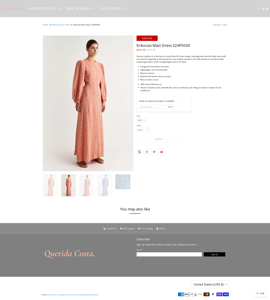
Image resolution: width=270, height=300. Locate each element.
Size (138, 116)
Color (139, 125)
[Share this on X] (139, 152)
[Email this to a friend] (162, 152)
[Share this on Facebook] (147, 152)
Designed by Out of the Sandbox (71, 295)
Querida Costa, (52, 295)
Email (139, 250)
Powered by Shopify (91, 295)
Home (45, 25)
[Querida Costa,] (14, 8)
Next (225, 24)
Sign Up (214, 254)
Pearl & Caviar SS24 (60, 25)
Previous (216, 24)
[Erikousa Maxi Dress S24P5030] (88, 103)
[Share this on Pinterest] (154, 152)
